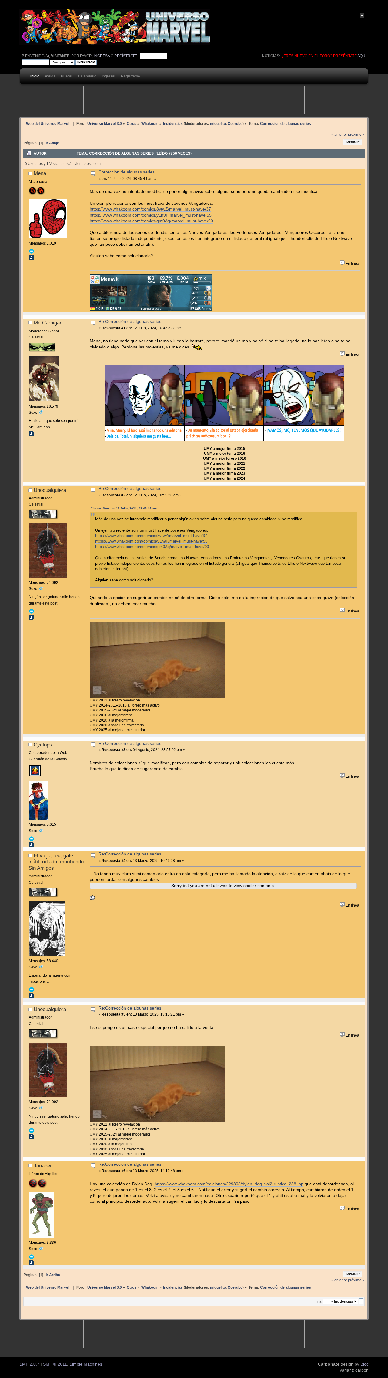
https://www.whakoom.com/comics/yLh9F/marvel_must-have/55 (151, 215)
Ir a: (319, 1301)
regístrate (125, 56)
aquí (361, 56)
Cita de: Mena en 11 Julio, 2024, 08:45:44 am (124, 508)
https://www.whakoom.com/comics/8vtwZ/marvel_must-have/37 (150, 209)
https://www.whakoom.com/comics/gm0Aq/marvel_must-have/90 (151, 221)
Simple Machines (85, 1364)
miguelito (218, 123)
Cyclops (43, 744)
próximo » (356, 134)
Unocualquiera (50, 490)
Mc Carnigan (48, 322)
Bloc (364, 1364)
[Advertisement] (194, 100)
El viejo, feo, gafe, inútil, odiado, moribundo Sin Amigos (56, 862)
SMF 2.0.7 (29, 1364)
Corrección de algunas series (127, 172)
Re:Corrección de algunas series (130, 321)
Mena (40, 173)
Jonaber (43, 1165)
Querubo (235, 123)
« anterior (339, 134)
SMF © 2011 (55, 1364)
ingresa (102, 56)
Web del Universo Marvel (47, 123)
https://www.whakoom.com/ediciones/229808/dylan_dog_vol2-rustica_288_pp (229, 1184)
